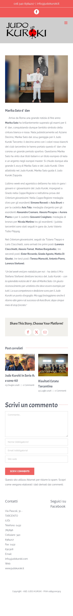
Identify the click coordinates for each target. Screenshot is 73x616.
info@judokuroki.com (16, 558)
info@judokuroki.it (48, 3)
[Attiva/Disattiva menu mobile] (66, 23)
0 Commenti (18, 385)
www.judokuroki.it (14, 568)
